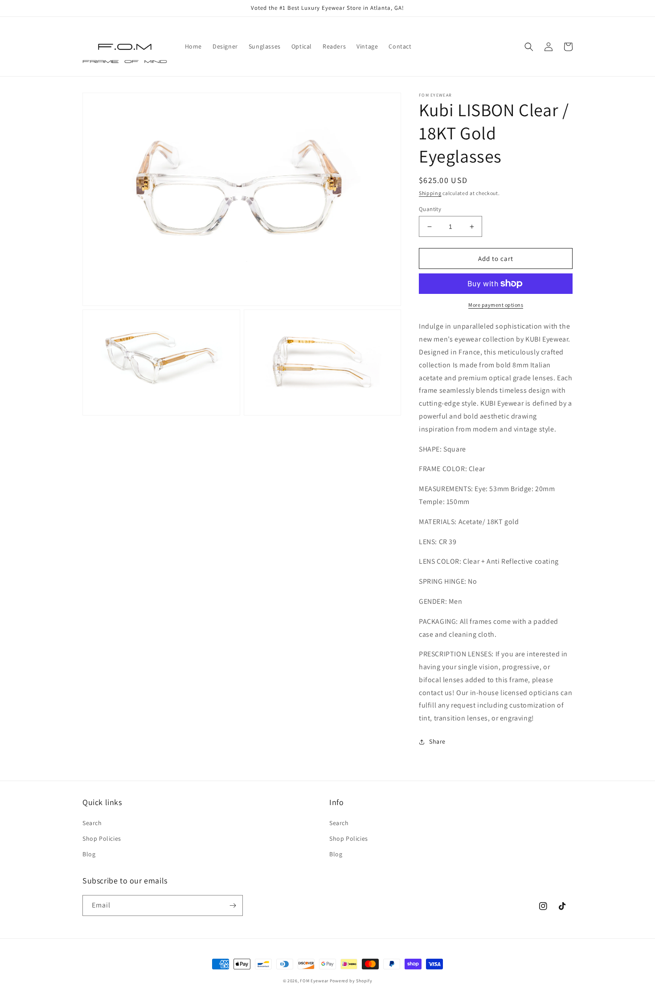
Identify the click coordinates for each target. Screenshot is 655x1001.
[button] (529, 47)
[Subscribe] (232, 905)
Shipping (430, 193)
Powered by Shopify (351, 981)
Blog (88, 854)
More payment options (495, 304)
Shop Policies (101, 838)
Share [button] (437, 741)
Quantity (430, 209)
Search (92, 823)
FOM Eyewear (314, 981)
